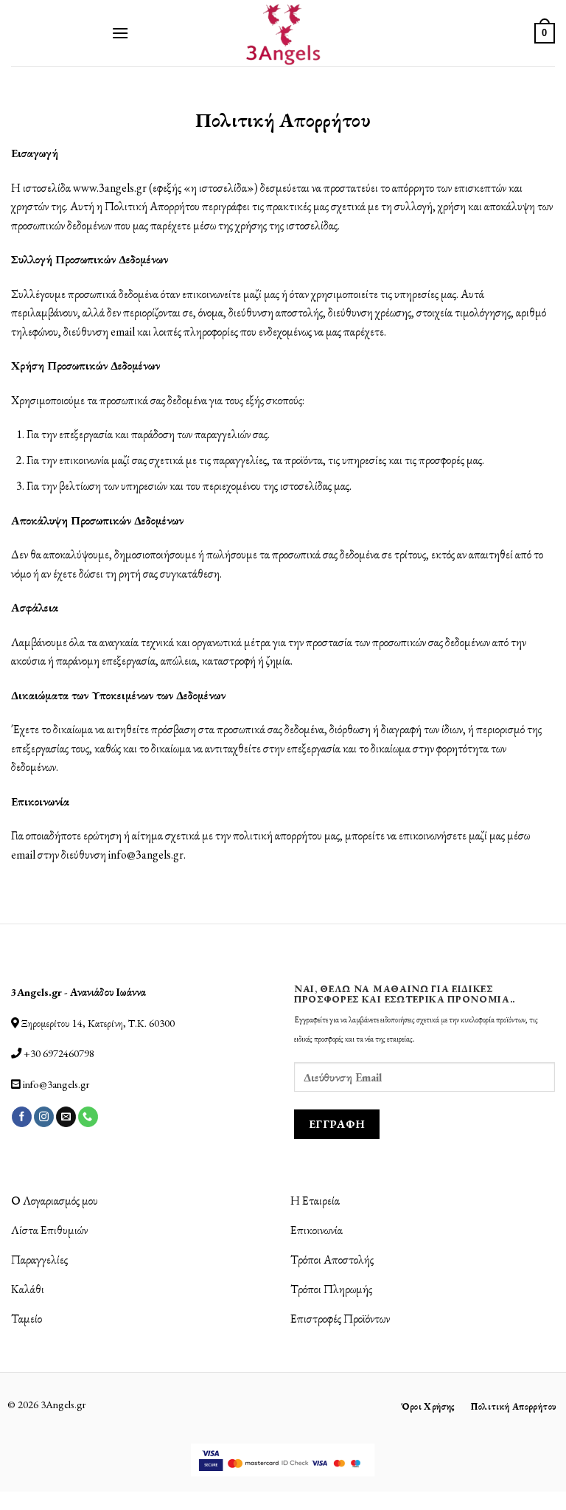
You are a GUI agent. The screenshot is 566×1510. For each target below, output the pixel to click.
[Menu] (120, 33)
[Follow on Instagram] (44, 1116)
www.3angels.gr (110, 187)
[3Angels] (283, 33)
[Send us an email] (66, 1116)
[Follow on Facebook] (22, 1116)
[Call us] (88, 1116)
